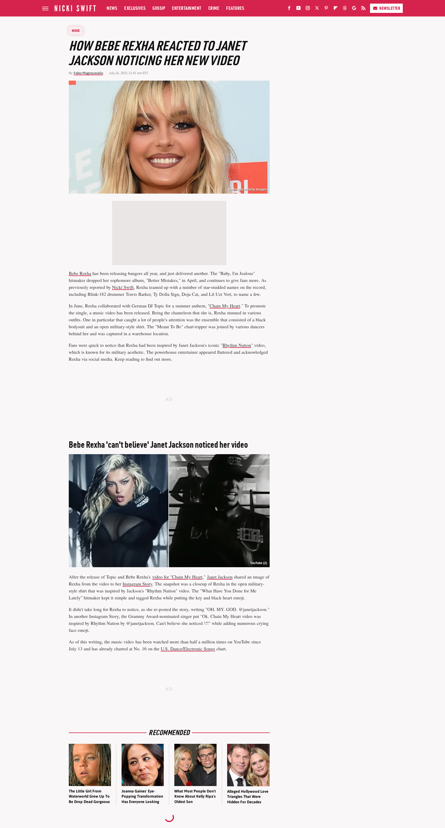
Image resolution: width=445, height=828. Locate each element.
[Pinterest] (326, 9)
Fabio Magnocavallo (88, 73)
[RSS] (363, 9)
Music (76, 30)
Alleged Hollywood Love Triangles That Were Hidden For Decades (247, 796)
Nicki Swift (123, 287)
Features (235, 8)
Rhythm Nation (236, 345)
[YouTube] (298, 9)
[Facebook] (289, 9)
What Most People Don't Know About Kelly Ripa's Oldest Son (195, 796)
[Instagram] (307, 9)
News (112, 8)
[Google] (354, 9)
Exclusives (135, 8)
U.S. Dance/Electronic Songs (188, 648)
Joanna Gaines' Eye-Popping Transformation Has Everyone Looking (142, 796)
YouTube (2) (258, 563)
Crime (213, 8)
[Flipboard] (335, 9)
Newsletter (389, 8)
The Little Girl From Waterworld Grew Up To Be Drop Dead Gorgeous (89, 796)
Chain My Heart (225, 306)
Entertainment (186, 8)
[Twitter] (317, 9)
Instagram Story (137, 584)
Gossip (158, 8)
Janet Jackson (220, 577)
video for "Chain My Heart (177, 577)
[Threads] (344, 9)
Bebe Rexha (80, 273)
